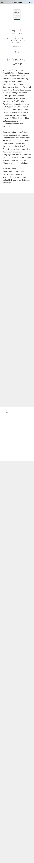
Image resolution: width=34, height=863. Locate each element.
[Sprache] (31, 2)
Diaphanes (17, 2)
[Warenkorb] (32, 2)
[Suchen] (2, 2)
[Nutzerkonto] (29, 2)
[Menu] (1, 2)
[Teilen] (18, 52)
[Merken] (15, 52)
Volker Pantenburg (17, 37)
